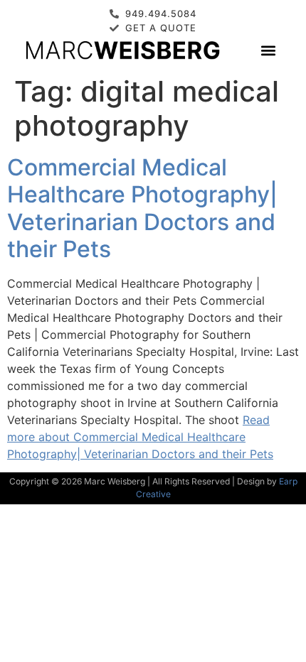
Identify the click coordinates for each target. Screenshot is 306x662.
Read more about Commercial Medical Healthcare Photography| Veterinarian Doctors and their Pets (140, 437)
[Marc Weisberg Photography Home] (122, 49)
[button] (268, 50)
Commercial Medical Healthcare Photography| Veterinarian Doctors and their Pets (142, 208)
